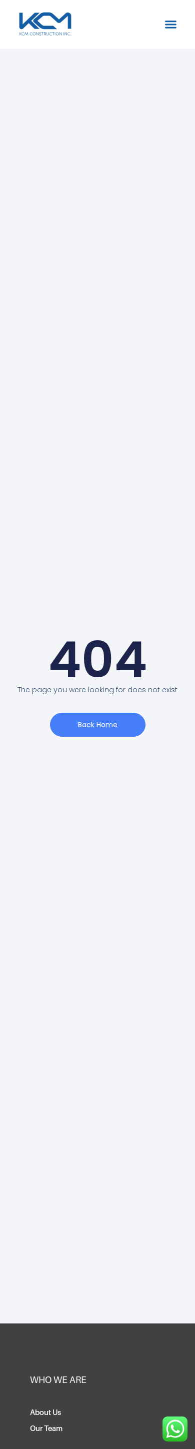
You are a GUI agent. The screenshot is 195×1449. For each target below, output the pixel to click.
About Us (45, 1412)
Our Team (46, 1428)
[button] (171, 24)
